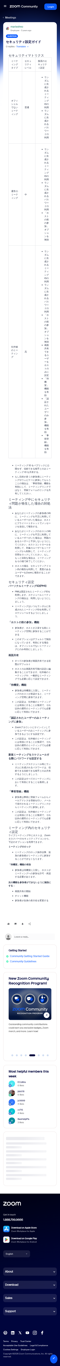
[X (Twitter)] (20, 1332)
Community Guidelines (23, 961)
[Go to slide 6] (36, 1055)
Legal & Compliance (39, 1345)
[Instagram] (35, 1332)
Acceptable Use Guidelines (15, 1345)
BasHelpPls (23, 1119)
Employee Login (28, 1349)
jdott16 (21, 1091)
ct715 (20, 1109)
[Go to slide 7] (43, 1055)
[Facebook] (42, 1332)
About (9, 1271)
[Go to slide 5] (30, 1055)
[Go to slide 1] (12, 1055)
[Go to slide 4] (25, 1055)
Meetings (10, 17)
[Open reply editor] (30, 937)
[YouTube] (27, 1332)
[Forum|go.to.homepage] (24, 6)
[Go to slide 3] (21, 1055)
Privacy (14, 1341)
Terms (6, 1341)
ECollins (22, 1082)
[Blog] (5, 1332)
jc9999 (21, 1100)
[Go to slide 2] (16, 1055)
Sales (8, 1298)
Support (10, 1311)
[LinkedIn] (13, 1332)
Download (11, 1285)
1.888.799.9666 (13, 1220)
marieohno (17, 26)
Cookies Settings (10, 1349)
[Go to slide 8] (47, 1055)
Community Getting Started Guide (29, 956)
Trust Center (25, 1341)
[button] (5, 6)
